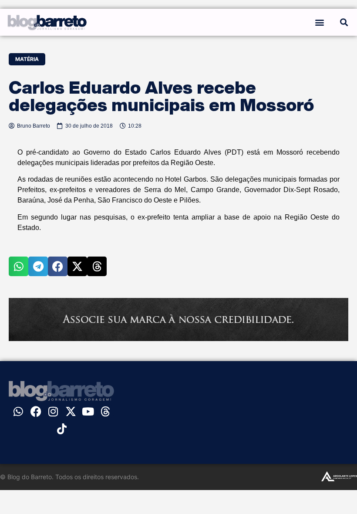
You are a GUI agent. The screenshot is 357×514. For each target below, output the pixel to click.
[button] (319, 22)
